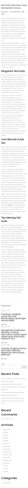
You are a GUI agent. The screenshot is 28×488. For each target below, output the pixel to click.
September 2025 (7, 460)
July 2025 (5, 466)
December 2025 (7, 452)
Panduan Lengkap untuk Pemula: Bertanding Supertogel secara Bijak (13, 317)
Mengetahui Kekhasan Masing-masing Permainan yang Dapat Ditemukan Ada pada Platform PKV (14, 334)
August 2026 (6, 429)
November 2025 (7, 455)
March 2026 (6, 443)
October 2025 (6, 457)
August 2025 (6, 463)
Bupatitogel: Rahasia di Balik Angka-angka (12, 398)
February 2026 (6, 446)
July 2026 (5, 432)
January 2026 (6, 449)
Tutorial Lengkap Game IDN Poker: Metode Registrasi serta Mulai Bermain (13, 351)
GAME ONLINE (6, 483)
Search (3, 364)
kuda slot (10, 205)
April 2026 (5, 441)
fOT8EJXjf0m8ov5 (15, 12)
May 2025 (5, 471)
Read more (4, 324)
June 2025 (5, 469)
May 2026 (5, 438)
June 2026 (5, 435)
